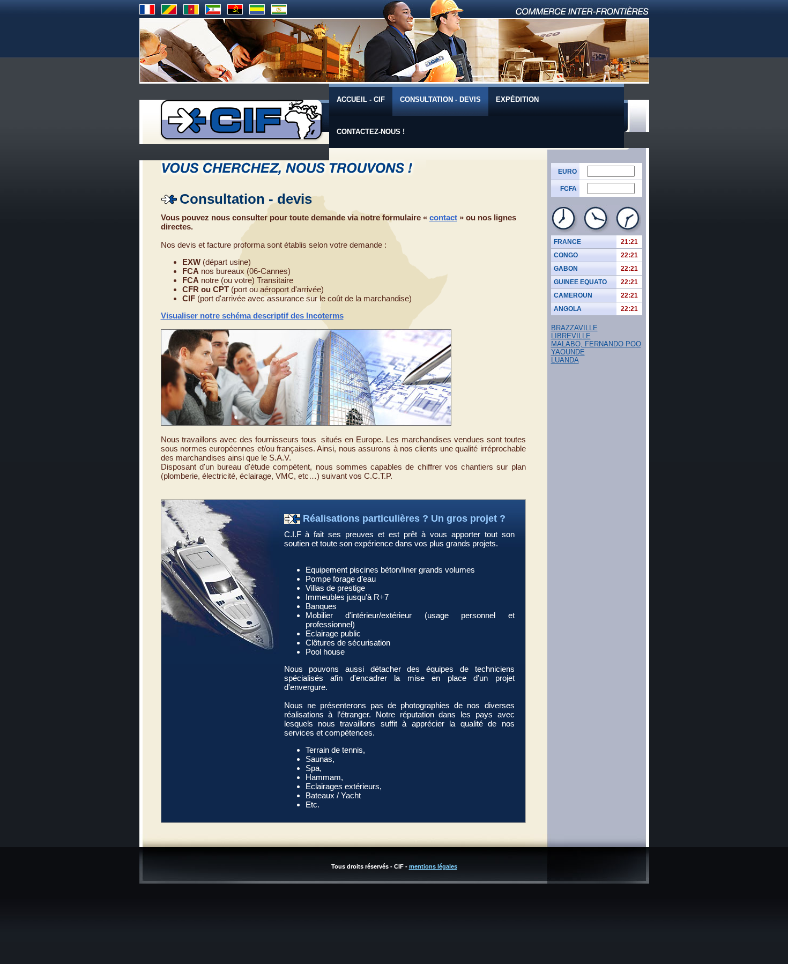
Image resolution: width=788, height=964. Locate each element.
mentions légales (433, 866)
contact (443, 217)
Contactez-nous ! (371, 132)
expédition (517, 99)
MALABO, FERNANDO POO (596, 344)
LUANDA (565, 360)
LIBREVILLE (571, 336)
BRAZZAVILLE (574, 328)
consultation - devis (440, 99)
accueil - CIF (361, 99)
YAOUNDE (568, 352)
